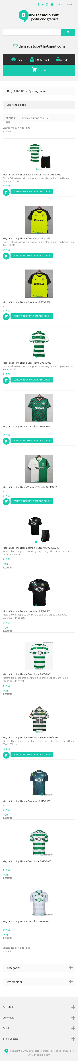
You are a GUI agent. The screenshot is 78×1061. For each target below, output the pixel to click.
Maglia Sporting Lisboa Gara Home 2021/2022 (27, 362)
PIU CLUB (19, 91)
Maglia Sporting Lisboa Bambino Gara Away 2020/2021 (31, 547)
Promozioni (14, 981)
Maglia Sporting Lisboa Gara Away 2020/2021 (26, 611)
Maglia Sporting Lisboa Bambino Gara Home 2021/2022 (32, 174)
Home (19, 60)
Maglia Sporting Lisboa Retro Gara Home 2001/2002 (30, 737)
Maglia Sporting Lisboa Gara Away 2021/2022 (26, 238)
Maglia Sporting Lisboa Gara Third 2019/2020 (26, 921)
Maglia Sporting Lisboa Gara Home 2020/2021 (27, 674)
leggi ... (7, 563)
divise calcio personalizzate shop (45, 1051)
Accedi (63, 60)
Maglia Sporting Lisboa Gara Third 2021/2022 (26, 426)
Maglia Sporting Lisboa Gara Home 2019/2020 (27, 861)
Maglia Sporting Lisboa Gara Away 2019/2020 (26, 801)
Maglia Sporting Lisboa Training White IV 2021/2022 (30, 487)
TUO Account (41, 60)
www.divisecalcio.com (39, 1055)
